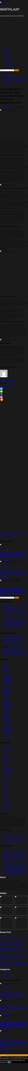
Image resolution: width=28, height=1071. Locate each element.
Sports (5, 55)
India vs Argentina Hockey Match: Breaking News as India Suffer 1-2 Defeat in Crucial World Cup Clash (12, 591)
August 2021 (6, 692)
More (4, 58)
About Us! (9, 62)
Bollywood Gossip (8, 53)
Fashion (5, 762)
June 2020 (6, 713)
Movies (5, 781)
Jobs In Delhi (6, 777)
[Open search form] (0, 68)
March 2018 (6, 739)
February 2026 (7, 673)
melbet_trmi (6, 637)
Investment (6, 774)
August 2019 (6, 730)
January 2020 (7, 721)
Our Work (6, 57)
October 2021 (7, 689)
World (5, 810)
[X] (1, 394)
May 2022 (6, 685)
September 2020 (8, 708)
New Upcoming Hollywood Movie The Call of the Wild (14, 637)
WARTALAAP (9, 9)
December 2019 (7, 723)
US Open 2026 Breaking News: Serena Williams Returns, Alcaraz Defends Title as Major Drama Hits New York (13, 555)
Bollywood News (8, 748)
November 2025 (7, 675)
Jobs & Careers (7, 775)
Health (5, 767)
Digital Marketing (6, 107)
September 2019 (8, 728)
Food (4, 763)
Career (5, 751)
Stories (5, 798)
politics (5, 50)
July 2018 (5, 735)
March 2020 (6, 718)
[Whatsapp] (1, 391)
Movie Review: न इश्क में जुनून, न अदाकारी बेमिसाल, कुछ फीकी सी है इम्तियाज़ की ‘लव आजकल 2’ (15, 654)
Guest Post (6, 975)
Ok (9, 1062)
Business (5, 48)
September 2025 (8, 678)
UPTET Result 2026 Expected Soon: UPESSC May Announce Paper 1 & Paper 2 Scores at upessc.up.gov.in (15, 607)
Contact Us (9, 60)
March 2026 (6, 672)
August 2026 (6, 663)
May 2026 (6, 668)
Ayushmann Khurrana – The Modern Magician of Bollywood (15, 644)
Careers (5, 753)
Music (5, 782)
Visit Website (4, 386)
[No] (11, 1062)
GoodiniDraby (7, 643)
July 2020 (5, 711)
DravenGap (6, 640)
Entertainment (7, 52)
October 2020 (7, 706)
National (5, 784)
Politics (5, 789)
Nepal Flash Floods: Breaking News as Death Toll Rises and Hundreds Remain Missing (14, 612)
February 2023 (7, 682)
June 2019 (6, 734)
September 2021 (8, 690)
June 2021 (6, 696)
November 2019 (7, 725)
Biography (6, 746)
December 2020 (7, 703)
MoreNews (23, 1052)
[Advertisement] (14, 32)
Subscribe (4, 72)
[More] (1, 399)
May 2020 (6, 715)
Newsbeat (6, 787)
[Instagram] (1, 397)
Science (5, 793)
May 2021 (6, 697)
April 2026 (6, 670)
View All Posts (12, 386)
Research (6, 791)
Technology (6, 799)
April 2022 (6, 687)
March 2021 (6, 701)
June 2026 (6, 666)
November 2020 (7, 704)
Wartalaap (6, 805)
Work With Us (7, 976)
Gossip (5, 765)
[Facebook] (1, 388)
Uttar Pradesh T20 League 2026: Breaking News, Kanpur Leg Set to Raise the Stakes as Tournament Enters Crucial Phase (14, 573)
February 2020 (7, 720)
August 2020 (6, 709)
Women (5, 808)
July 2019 (5, 732)
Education (6, 758)
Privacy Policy (10, 64)
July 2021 (5, 694)
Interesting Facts (8, 770)
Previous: (13, 533)
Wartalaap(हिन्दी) (7, 806)
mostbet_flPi (6, 652)
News (4, 548)
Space (5, 794)
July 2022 (5, 684)
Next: (14, 536)
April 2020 (6, 716)
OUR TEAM (9, 65)
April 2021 (6, 699)
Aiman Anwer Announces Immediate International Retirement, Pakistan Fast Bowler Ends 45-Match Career (14, 617)
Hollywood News (8, 768)
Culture (5, 756)
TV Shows (6, 803)
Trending (5, 801)
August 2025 (6, 680)
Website (5, 973)
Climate (5, 755)
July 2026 (5, 665)
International (7, 772)
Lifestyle (5, 779)
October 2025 (7, 677)
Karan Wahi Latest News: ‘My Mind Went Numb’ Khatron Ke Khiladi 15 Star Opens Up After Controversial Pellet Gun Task (15, 622)
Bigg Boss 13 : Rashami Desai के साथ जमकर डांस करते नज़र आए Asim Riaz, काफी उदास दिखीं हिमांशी (14, 648)
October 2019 (7, 727)
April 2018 (6, 737)
